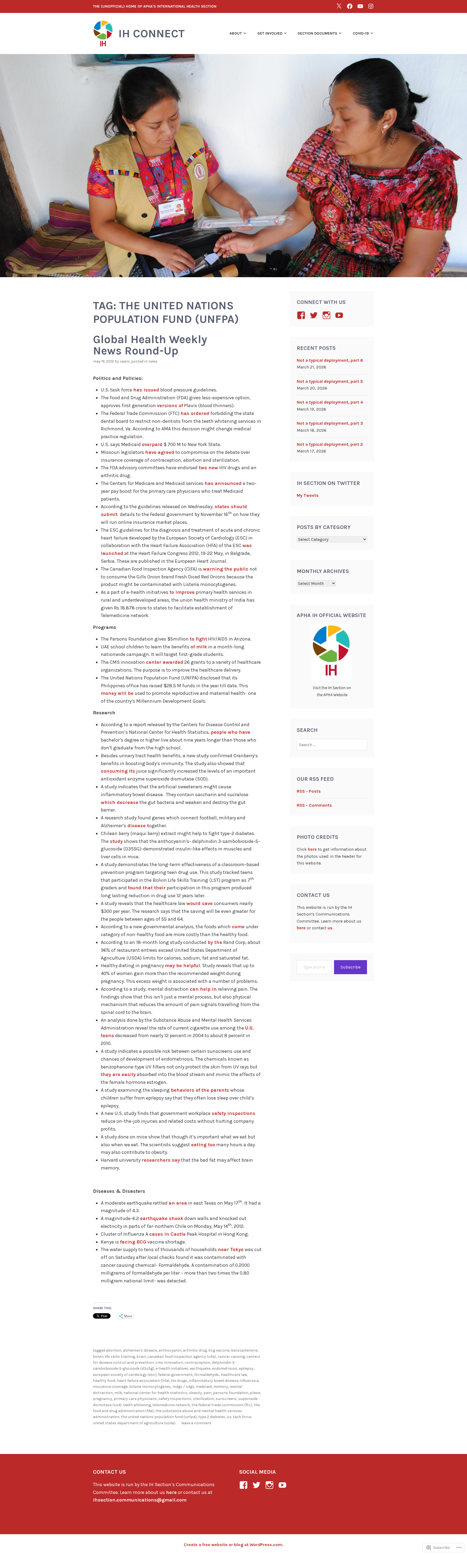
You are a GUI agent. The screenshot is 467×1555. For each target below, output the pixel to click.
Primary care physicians (135, 1398)
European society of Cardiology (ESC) (124, 1374)
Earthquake (200, 1368)
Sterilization (203, 1398)
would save (199, 903)
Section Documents (317, 33)
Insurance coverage (110, 1386)
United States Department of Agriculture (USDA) (134, 1423)
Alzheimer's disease (140, 1350)
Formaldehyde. (206, 1374)
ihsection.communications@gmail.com (139, 1500)
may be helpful (182, 965)
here (312, 849)
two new (208, 468)
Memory (220, 1386)
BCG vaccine (218, 1350)
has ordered (195, 413)
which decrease (119, 802)
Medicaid (204, 1386)
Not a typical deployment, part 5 (330, 381)
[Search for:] (332, 744)
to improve (182, 592)
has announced (223, 483)
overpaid (152, 444)
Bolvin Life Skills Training (114, 1356)
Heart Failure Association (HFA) (143, 1380)
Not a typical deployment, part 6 (330, 360)
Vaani (124, 361)
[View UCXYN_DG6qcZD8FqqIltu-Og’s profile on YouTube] (340, 315)
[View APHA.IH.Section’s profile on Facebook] (302, 315)
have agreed (159, 452)
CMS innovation (169, 1362)
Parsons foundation (230, 1392)
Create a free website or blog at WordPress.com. (233, 1544)
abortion (113, 1350)
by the (215, 942)
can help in (203, 989)
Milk (118, 1392)
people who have (230, 732)
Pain (207, 1392)
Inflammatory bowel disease (213, 1380)
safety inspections (233, 1113)
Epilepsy (246, 1368)
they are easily (118, 1074)
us (330, 927)
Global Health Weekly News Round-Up (150, 345)
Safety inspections (174, 1398)
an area (178, 1203)
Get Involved (269, 33)
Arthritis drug (195, 1350)
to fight (198, 639)
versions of (170, 405)
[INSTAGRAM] (371, 6)
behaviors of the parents (200, 1090)
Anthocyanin (170, 1350)
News (153, 361)
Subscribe (351, 967)
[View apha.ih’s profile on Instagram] (327, 315)
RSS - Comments (314, 805)
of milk (199, 647)
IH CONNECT (151, 33)
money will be (117, 693)
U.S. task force (239, 1417)
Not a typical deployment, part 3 (330, 423)
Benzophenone (244, 1350)
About (235, 33)
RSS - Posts (309, 791)
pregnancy (102, 1398)
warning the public (225, 569)
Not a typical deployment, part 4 (330, 402)
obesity (195, 1392)
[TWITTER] (339, 6)
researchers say (161, 1160)
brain (141, 1356)
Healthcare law (234, 1374)
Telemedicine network (171, 1405)
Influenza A (249, 1380)
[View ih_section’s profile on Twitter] (314, 315)
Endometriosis (224, 1368)
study (116, 841)
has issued (146, 390)
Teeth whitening (137, 1405)
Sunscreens (226, 1398)
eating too (203, 1145)
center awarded (164, 662)
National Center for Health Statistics (155, 1392)
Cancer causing (231, 1356)
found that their (147, 888)
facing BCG (133, 1242)
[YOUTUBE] (360, 6)
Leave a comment (196, 1423)
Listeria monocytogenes (150, 1386)
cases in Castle (167, 1234)
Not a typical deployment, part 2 (330, 444)
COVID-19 (361, 33)
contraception (197, 1362)
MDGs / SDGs (183, 1386)
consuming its (118, 771)
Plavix (255, 1392)
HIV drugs (179, 1380)
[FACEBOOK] (349, 6)
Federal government (175, 1374)
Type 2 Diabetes (211, 1417)
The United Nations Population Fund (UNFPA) (159, 1417)
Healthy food (104, 1380)
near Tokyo (230, 1249)
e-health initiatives (172, 1368)
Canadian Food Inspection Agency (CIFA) (182, 1356)
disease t (138, 826)
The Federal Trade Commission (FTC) (222, 1405)
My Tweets (308, 495)
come (238, 927)
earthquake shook (161, 1218)
